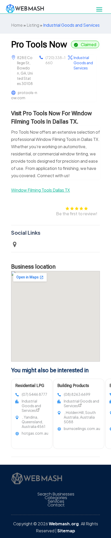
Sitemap (66, 530)
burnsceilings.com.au (82, 428)
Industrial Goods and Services (71, 25)
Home (17, 25)
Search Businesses (55, 494)
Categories (56, 498)
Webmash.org (64, 523)
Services (56, 501)
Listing (33, 25)
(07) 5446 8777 (34, 394)
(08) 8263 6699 (77, 394)
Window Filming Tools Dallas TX (40, 190)
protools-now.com (24, 95)
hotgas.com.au (35, 433)
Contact (56, 505)
